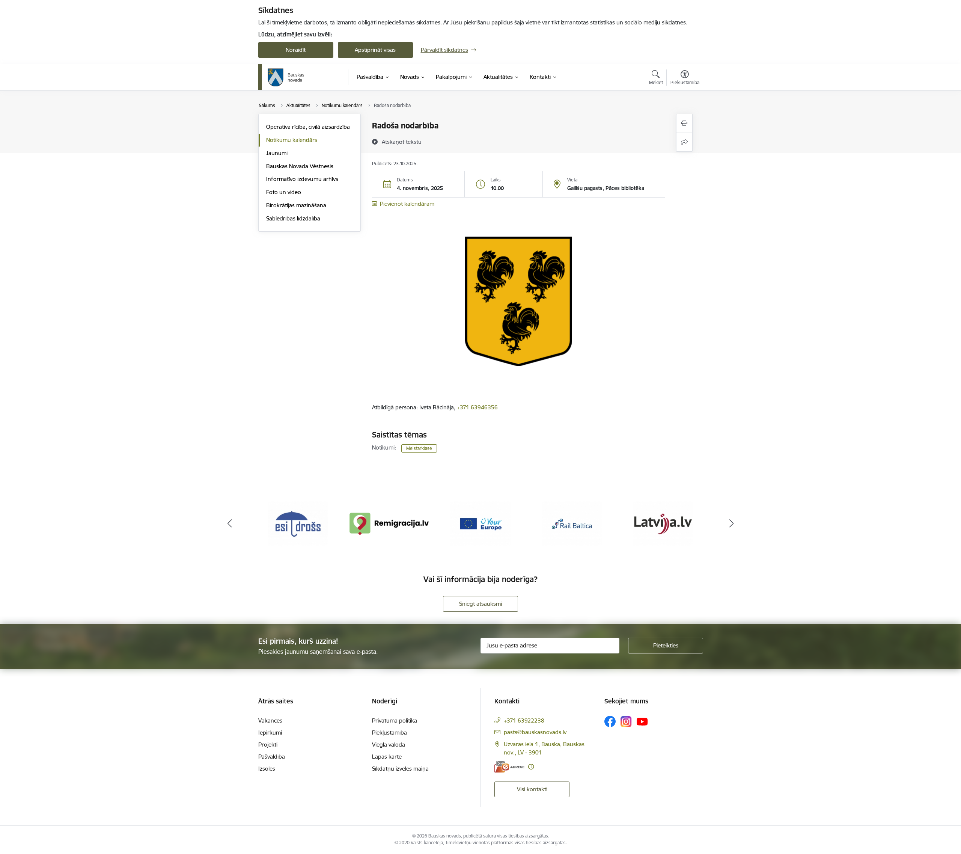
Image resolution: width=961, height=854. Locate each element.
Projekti (267, 744)
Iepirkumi (270, 732)
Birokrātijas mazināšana (296, 205)
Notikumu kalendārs (291, 139)
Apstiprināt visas (375, 49)
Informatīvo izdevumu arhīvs (302, 179)
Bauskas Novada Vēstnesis (299, 166)
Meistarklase (419, 448)
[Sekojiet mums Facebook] (610, 721)
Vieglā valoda (388, 744)
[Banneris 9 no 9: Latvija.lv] (663, 523)
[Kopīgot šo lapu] (684, 142)
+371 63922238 (524, 720)
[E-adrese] (509, 766)
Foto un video (283, 192)
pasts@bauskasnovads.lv (535, 732)
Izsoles (266, 768)
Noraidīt (296, 49)
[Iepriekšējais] (230, 524)
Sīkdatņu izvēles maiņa (400, 768)
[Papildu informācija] (531, 767)
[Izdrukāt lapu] (684, 123)
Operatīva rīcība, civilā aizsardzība (308, 126)
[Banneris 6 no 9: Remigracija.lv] (389, 523)
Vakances (270, 720)
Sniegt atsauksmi (480, 603)
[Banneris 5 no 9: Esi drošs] (298, 523)
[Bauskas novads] (286, 77)
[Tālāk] (732, 524)
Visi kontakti (532, 789)
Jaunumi (277, 153)
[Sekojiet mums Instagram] (626, 721)
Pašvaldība (271, 756)
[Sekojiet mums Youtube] (642, 721)
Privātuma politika (394, 720)
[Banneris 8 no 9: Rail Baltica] (572, 523)
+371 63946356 (477, 407)
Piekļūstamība (389, 732)
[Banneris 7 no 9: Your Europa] (480, 523)
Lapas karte (387, 756)
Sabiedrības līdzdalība (293, 218)
